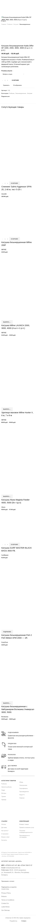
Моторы (3, 793)
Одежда (3, 799)
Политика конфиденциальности (25, 831)
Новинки (21, 798)
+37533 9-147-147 (9, 865)
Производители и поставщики (24, 836)
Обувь (21, 782)
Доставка (4, 827)
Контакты (4, 840)
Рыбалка (4, 784)
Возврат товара (24, 824)
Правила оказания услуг (26, 827)
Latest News (5, 907)
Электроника (23, 785)
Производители (24, 791)
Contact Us (5, 903)
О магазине (4, 834)
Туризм (3, 796)
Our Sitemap (5, 910)
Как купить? (4, 830)
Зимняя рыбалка (6, 787)
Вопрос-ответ (5, 837)
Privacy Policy (6, 893)
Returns (4, 896)
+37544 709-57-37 (25, 865)
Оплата (3, 824)
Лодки (3, 790)
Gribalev (23, 921)
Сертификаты (23, 788)
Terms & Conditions (7, 900)
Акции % (21, 794)
